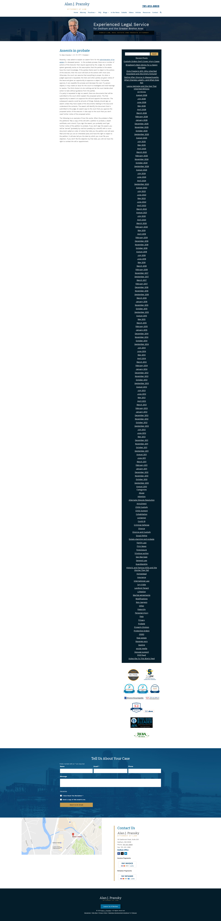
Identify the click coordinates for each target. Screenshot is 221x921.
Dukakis (124, 12)
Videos (131, 12)
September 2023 (141, 184)
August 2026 (141, 95)
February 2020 (141, 227)
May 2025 (142, 145)
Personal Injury (141, 613)
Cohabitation (141, 514)
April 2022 (141, 205)
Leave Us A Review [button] (110, 906)
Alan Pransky (66, 55)
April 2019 (141, 234)
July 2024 (141, 173)
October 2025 (142, 131)
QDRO (141, 634)
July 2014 (142, 348)
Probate (85, 55)
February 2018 (142, 269)
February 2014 (142, 365)
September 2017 (141, 277)
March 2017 (142, 280)
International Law (141, 581)
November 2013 (141, 376)
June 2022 (141, 202)
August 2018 (141, 252)
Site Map (95, 913)
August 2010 (141, 486)
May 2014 (142, 355)
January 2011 (141, 469)
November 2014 (141, 337)
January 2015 (141, 330)
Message (63, 776)
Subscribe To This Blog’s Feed (142, 658)
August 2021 (141, 212)
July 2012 (142, 429)
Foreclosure (141, 550)
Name (62, 766)
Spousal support (141, 652)
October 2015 (141, 309)
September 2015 (141, 312)
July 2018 (142, 255)
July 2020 (141, 216)
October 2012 (141, 422)
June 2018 (141, 259)
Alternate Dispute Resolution (142, 500)
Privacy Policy (103, 913)
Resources (146, 12)
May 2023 (142, 198)
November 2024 (141, 159)
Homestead (142, 574)
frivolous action (142, 553)
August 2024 (141, 170)
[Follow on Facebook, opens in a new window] (118, 853)
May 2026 (142, 106)
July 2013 (142, 390)
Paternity (142, 609)
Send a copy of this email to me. (74, 799)
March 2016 (142, 298)
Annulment (141, 503)
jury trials (141, 584)
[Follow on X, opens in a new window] (122, 853)
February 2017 (142, 284)
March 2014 (142, 362)
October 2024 (142, 163)
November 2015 (141, 305)
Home (76, 12)
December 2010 (141, 472)
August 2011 (141, 454)
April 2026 (141, 109)
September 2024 (141, 166)
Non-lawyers (141, 602)
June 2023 (141, 195)
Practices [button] (91, 12)
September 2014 (141, 344)
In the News (115, 12)
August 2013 (141, 387)
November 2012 (141, 419)
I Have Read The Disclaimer (73, 796)
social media (141, 648)
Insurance (141, 577)
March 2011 (141, 461)
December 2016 (141, 287)
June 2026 (141, 102)
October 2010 (141, 479)
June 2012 (141, 433)
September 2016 (141, 294)
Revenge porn (142, 641)
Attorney (83, 12)
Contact (155, 12)
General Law (141, 560)
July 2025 (141, 141)
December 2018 (141, 241)
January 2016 (141, 301)
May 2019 (141, 230)
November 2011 (141, 444)
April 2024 (141, 181)
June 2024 (141, 177)
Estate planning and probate (141, 539)
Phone (130, 766)
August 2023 (141, 188)
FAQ (99, 12)
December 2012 (141, 415)
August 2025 (141, 138)
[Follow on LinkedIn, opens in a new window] (125, 853)
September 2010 (141, 483)
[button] (219, 910)
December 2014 (141, 333)
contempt (141, 518)
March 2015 (142, 323)
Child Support (141, 511)
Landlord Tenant (141, 588)
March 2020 (141, 223)
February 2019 (142, 237)
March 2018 (142, 266)
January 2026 (141, 120)
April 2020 (141, 220)
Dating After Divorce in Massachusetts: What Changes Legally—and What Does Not (141, 80)
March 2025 (141, 152)
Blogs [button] (105, 12)
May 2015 (141, 319)
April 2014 (141, 358)
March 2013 (142, 405)
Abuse (141, 493)
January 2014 (141, 369)
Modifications (142, 599)
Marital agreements (141, 595)
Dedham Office (123, 850)
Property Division (141, 627)
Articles (138, 12)
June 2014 (141, 351)
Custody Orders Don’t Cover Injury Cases (141, 61)
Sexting (141, 645)
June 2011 (141, 458)
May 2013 (141, 397)
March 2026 (141, 113)
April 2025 (141, 148)
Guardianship (141, 564)
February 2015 (142, 326)
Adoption (142, 496)
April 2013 (141, 401)
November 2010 (141, 476)
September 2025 (141, 134)
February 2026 (141, 116)
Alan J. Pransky (106, 910)
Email (96, 766)
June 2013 (141, 394)
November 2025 (141, 127)
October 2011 (141, 447)
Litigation (141, 592)
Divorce (141, 528)
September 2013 (141, 383)
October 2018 (141, 248)
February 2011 (141, 465)
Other (141, 606)
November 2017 (141, 273)
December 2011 (141, 440)
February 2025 (141, 156)
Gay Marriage (141, 557)
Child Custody (141, 507)
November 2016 (141, 291)
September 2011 (142, 451)
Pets (142, 616)
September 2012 (141, 426)
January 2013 (141, 412)
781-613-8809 (150, 6)
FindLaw (134, 913)
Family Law (141, 543)
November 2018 (141, 244)
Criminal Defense (141, 525)
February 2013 (142, 408)
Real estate (142, 638)
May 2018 (141, 262)
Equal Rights (141, 536)
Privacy (141, 620)
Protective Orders (141, 631)
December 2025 (141, 124)
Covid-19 (141, 521)
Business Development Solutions (119, 913)
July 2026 (141, 99)
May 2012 (141, 437)
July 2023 (141, 191)
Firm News (141, 546)
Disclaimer (63, 791)
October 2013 (141, 380)
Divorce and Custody (141, 532)
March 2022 (141, 209)
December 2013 (141, 373)
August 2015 (141, 316)
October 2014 (141, 341)
